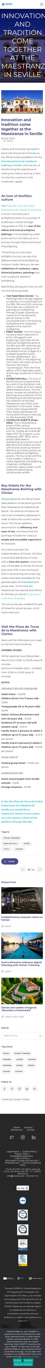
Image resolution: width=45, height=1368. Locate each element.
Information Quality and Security (21, 1161)
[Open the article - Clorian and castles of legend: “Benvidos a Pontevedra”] (11, 991)
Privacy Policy (21, 1154)
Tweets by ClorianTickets (15, 1099)
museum (32, 1059)
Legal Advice (12, 1151)
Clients (9, 141)
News (15, 1017)
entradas (7, 1059)
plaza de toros (10, 843)
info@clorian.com (15, 1176)
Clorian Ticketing (11, 838)
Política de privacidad (30, 1357)
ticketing (7, 1065)
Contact (31, 1130)
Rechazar (28, 1360)
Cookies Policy (29, 1151)
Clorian (32, 153)
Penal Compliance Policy (30, 1164)
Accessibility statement (21, 1156)
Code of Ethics (21, 1158)
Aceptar (17, 1360)
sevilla (27, 843)
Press (21, 1017)
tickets (19, 1065)
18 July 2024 (8, 138)
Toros (6, 849)
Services (28, 1127)
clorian (6, 1053)
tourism (19, 849)
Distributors (16, 1130)
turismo (18, 1071)
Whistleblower (12, 1163)
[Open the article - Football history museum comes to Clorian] (11, 900)
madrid (19, 1059)
